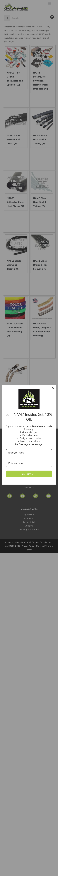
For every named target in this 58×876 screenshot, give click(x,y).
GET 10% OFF (29, 474)
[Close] (53, 388)
